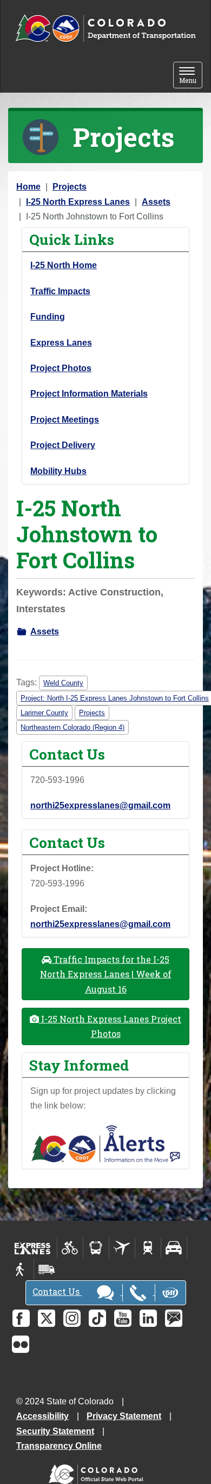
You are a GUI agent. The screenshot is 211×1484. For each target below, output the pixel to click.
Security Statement (55, 1431)
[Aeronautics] (122, 1248)
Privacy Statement (124, 1416)
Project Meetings (64, 419)
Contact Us (57, 1291)
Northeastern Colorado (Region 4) (72, 727)
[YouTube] (123, 1318)
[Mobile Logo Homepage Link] (105, 28)
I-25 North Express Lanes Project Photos (110, 1026)
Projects (69, 186)
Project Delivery (62, 445)
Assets (156, 201)
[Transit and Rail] (96, 1248)
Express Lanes (61, 342)
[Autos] (174, 1248)
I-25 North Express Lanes (78, 201)
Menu (190, 76)
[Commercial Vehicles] (47, 1269)
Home (28, 186)
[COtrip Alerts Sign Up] (105, 1143)
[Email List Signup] (174, 1318)
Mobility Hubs (58, 471)
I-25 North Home (63, 265)
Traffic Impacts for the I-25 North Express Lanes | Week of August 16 (106, 974)
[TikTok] (97, 1318)
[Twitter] (47, 1318)
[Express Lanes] (32, 1248)
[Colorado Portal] (98, 1471)
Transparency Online (59, 1445)
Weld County (63, 683)
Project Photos (60, 368)
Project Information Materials (89, 393)
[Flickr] (21, 1344)
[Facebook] (21, 1318)
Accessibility (42, 1416)
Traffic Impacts (60, 291)
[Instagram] (72, 1318)
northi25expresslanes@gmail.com (100, 805)
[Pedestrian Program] (21, 1269)
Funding (47, 316)
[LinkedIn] (148, 1318)
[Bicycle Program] (70, 1248)
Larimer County (44, 713)
